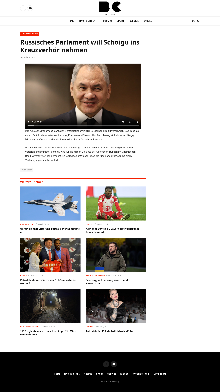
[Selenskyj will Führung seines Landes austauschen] (116, 255)
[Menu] (22, 21)
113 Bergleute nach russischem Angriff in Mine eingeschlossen (48, 333)
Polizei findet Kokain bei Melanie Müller (109, 331)
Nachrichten (87, 21)
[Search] (198, 21)
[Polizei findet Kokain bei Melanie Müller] (116, 306)
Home (71, 21)
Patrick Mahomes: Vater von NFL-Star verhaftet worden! (48, 282)
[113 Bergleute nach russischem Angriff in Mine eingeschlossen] (50, 306)
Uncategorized (30, 34)
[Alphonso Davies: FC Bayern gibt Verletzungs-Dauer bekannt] (116, 203)
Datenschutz (140, 374)
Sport (120, 21)
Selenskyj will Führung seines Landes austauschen (108, 282)
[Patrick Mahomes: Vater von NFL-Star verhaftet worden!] (50, 255)
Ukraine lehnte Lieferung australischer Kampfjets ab (50, 230)
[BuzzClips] (110, 8)
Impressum (159, 374)
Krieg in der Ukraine (95, 275)
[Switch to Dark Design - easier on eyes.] (193, 21)
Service (134, 21)
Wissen (148, 21)
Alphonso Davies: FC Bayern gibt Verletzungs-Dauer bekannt (113, 230)
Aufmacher (27, 170)
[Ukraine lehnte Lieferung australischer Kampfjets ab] (50, 203)
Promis (107, 21)
